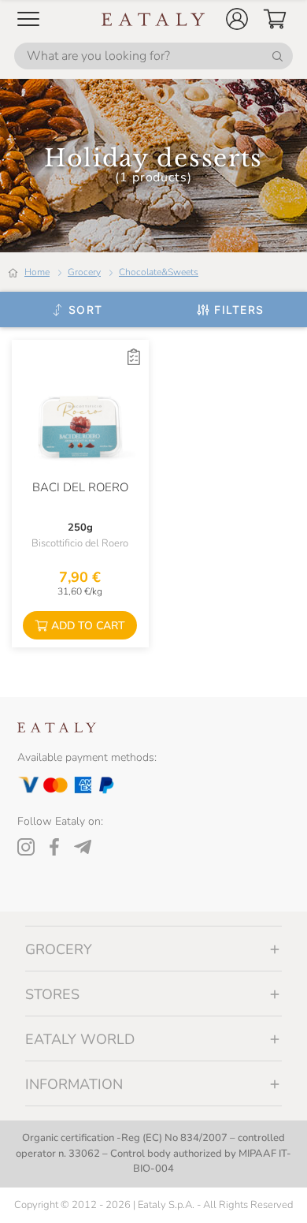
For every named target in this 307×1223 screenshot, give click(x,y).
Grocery (84, 272)
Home (37, 272)
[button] (237, 19)
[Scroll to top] (266, 1193)
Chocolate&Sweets (158, 272)
